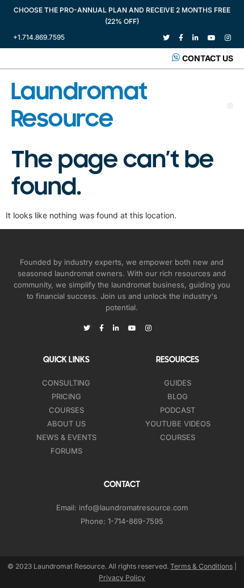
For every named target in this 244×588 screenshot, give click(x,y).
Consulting (66, 382)
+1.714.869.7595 (39, 37)
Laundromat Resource (79, 105)
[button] (230, 106)
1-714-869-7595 (135, 521)
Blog (177, 396)
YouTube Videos (178, 423)
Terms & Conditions (201, 566)
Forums (66, 450)
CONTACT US (207, 58)
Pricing (66, 396)
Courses (66, 409)
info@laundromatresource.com (133, 507)
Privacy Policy (122, 577)
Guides (177, 382)
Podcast (177, 409)
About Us (66, 423)
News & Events (66, 437)
